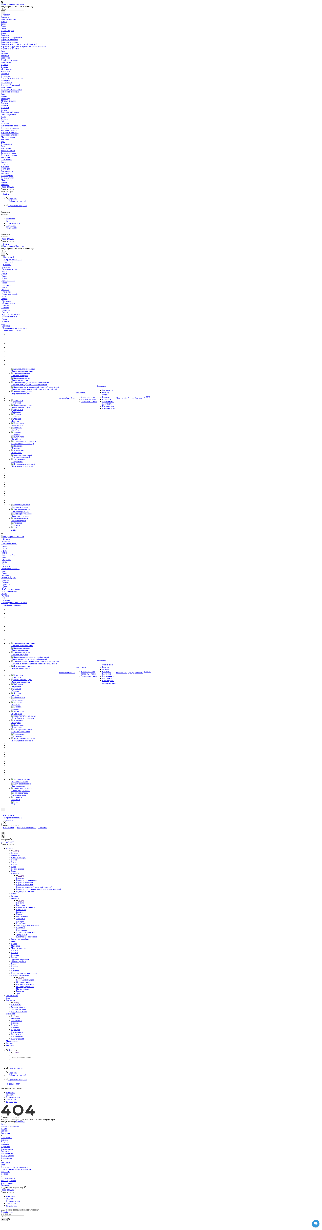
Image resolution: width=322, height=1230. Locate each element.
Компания (15, 1018)
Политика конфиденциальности (15, 1167)
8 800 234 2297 (8, 187)
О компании (6, 1138)
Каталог (14, 853)
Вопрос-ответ (7, 1183)
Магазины (5, 1162)
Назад (16, 851)
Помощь (4, 1174)
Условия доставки (8, 1181)
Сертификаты (7, 1149)
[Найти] (3, 12)
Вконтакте (10, 219)
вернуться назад (8, 1122)
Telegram (9, 221)
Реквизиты (5, 1171)
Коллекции (6, 1185)
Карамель (20, 878)
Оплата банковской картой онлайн (16, 1169)
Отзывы (4, 1142)
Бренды (4, 1131)
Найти (4, 1220)
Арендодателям (7, 1156)
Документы (6, 1151)
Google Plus (11, 225)
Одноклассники (13, 223)
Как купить (16, 1005)
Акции (4, 1128)
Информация (6, 1158)
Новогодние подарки (25, 980)
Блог (3, 1165)
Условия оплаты (8, 1178)
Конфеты (20, 903)
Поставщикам (7, 1153)
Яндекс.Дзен (11, 228)
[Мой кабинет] (2, 813)
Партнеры (5, 1147)
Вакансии (5, 1144)
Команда (4, 1140)
